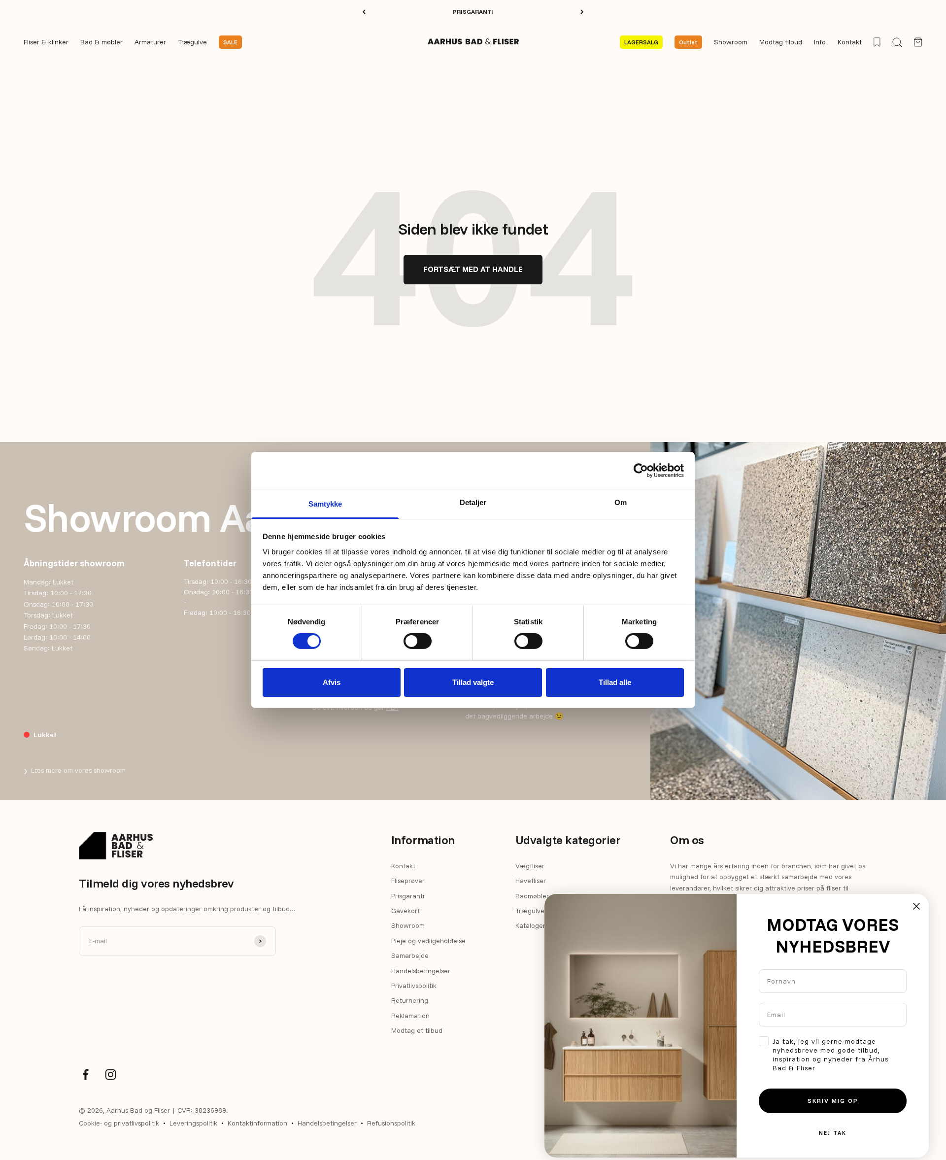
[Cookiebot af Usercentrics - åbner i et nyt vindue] (641, 470)
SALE (230, 42)
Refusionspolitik (391, 1123)
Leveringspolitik (193, 1123)
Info (820, 42)
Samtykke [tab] (325, 504)
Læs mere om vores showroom (75, 770)
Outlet (688, 42)
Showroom (730, 42)
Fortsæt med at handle (473, 269)
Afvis (331, 682)
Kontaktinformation (257, 1123)
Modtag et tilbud (416, 1030)
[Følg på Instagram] (110, 1074)
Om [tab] (620, 502)
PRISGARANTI (473, 11)
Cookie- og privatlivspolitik (119, 1123)
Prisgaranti (407, 895)
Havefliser (530, 880)
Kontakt (850, 42)
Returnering (409, 1000)
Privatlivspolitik (414, 985)
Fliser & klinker (46, 42)
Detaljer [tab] (473, 502)
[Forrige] (364, 12)
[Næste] (582, 12)
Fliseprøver (408, 880)
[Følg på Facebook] (85, 1074)
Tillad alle (615, 682)
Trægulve (192, 42)
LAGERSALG (641, 42)
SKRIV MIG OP (833, 1100)
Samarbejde (410, 955)
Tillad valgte (473, 682)
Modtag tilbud (780, 42)
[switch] (418, 641)
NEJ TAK (832, 1132)
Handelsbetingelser (420, 970)
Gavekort (405, 910)
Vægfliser (529, 865)
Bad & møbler (101, 42)
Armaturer (150, 42)
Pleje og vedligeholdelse (428, 940)
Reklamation (410, 1015)
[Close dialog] (916, 906)
